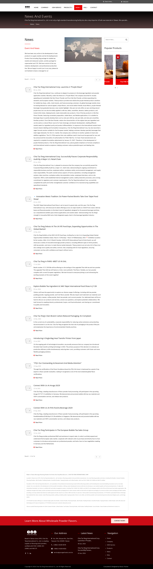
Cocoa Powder (96, 506)
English (125, 1)
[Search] (126, 39)
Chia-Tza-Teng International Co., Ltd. (47, 566)
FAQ (85, 7)
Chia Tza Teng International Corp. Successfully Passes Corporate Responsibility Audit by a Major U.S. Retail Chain (66, 157)
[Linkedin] (30, 553)
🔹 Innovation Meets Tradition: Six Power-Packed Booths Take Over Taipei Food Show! (66, 197)
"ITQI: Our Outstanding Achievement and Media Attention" (58, 363)
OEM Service (56, 7)
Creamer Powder (51, 506)
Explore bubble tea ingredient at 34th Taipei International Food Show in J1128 (65, 286)
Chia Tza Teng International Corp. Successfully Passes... (89, 549)
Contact (93, 7)
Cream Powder (103, 506)
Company (44, 7)
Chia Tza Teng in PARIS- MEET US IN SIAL (50, 261)
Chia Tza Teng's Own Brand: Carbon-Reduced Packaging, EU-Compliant (62, 316)
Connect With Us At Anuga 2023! (47, 385)
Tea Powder (66, 506)
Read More (39, 149)
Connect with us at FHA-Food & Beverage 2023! (53, 408)
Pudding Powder (88, 506)
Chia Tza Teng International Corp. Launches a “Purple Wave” (58, 87)
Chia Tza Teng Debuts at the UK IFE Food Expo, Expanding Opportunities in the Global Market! (66, 227)
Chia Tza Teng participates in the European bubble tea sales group (61, 430)
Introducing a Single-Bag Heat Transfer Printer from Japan (57, 338)
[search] (103, 2)
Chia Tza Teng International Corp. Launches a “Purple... (89, 539)
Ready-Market (124, 566)
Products (68, 7)
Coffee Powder (59, 506)
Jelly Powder (81, 506)
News (78, 7)
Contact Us (117, 506)
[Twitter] (28, 553)
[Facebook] (25, 553)
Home (36, 7)
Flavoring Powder (73, 506)
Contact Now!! (119, 520)
